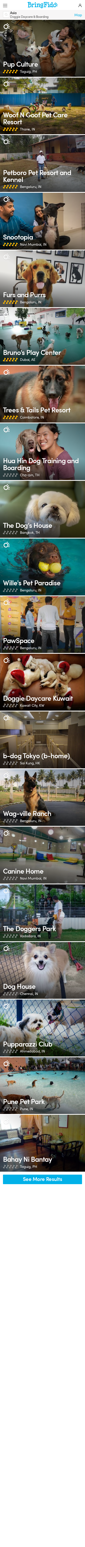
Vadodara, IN (30, 936)
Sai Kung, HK (30, 763)
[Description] (6, 26)
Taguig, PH (28, 71)
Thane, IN (27, 129)
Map (78, 15)
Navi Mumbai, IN (33, 244)
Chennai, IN (29, 994)
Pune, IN (26, 1109)
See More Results (42, 1179)
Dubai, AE (27, 360)
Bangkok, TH (30, 532)
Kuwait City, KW (32, 705)
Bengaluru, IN (30, 187)
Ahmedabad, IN (32, 1051)
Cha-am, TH (29, 475)
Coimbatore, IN (32, 417)
